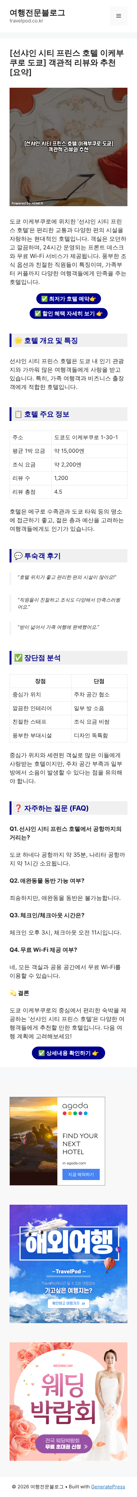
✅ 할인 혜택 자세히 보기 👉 (68, 313)
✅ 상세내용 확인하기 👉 (68, 1053)
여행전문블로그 (37, 12)
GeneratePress (108, 1487)
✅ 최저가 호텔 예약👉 (68, 298)
